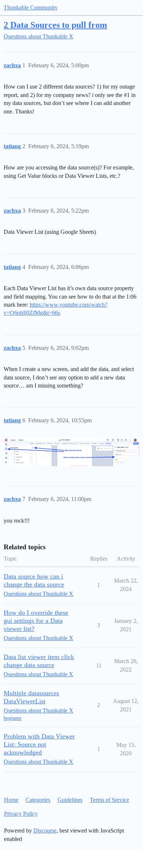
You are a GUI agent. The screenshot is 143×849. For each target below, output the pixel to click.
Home (11, 800)
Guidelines (70, 800)
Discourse (44, 830)
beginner (13, 718)
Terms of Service (109, 800)
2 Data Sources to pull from (55, 25)
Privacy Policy (21, 814)
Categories (38, 800)
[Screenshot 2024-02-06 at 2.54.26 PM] (71, 452)
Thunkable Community (31, 7)
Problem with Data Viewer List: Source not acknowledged (39, 744)
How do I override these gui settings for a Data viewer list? (36, 620)
